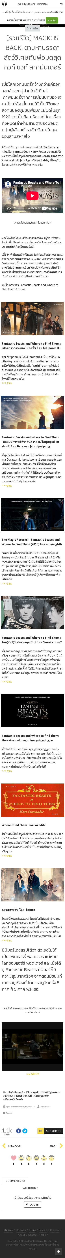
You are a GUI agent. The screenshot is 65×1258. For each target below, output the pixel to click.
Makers (12, 4)
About (21, 1234)
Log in (34, 1204)
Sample (43, 1229)
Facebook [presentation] (30, 1189)
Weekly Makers (26, 3)
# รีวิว (27, 1092)
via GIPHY (32, 1074)
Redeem (54, 1229)
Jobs (43, 1234)
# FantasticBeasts (13, 1099)
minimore (42, 3)
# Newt (18, 1095)
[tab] (15, 1180)
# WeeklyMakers (50, 1092)
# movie (27, 1095)
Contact (33, 1234)
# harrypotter (41, 1095)
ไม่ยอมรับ (32, 28)
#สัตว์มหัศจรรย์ (15, 1092)
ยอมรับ (52, 20)
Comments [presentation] (15, 1180)
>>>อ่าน (7, 383)
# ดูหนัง (35, 1092)
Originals (21, 1229)
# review (8, 1095)
